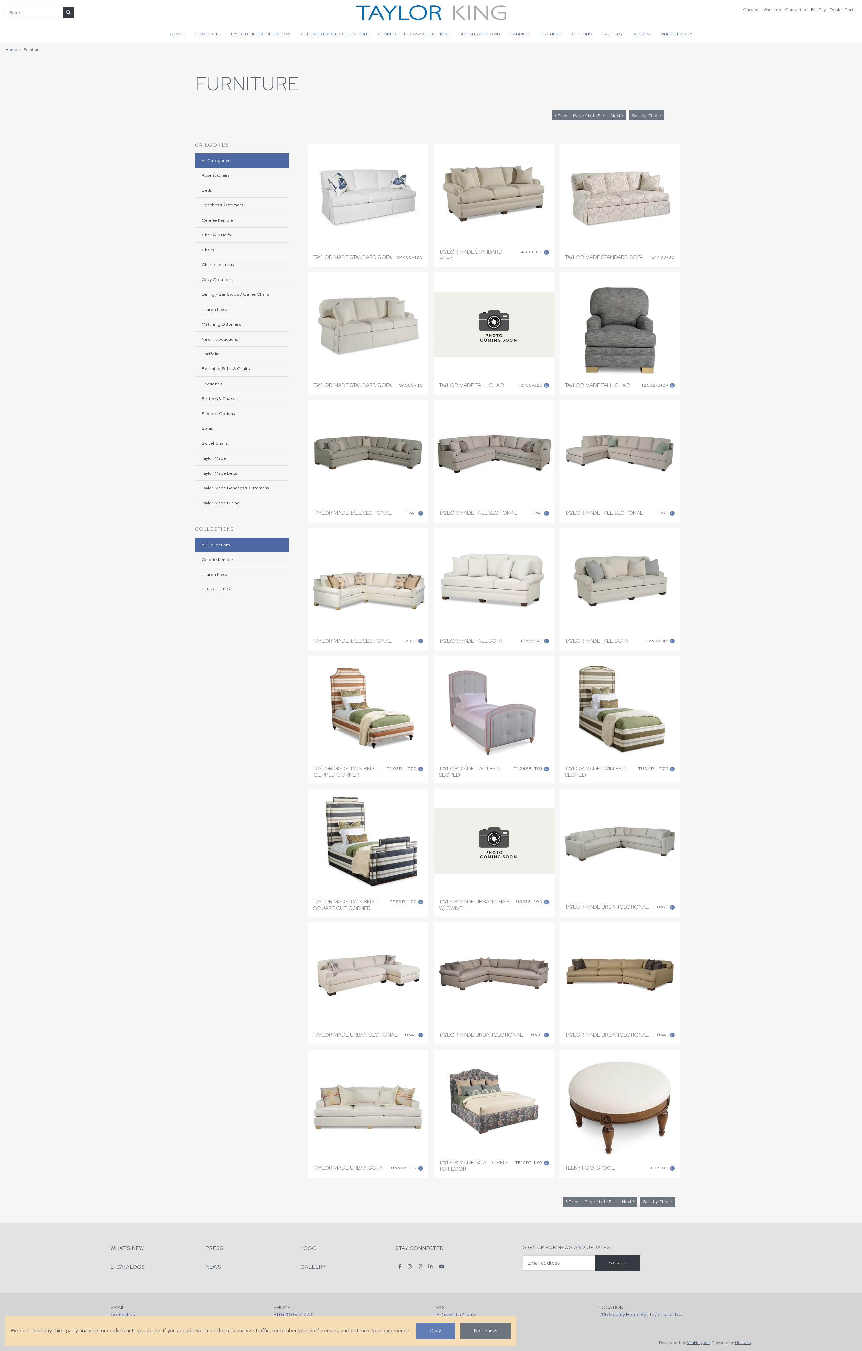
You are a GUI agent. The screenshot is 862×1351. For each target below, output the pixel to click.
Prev (562, 115)
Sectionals (212, 384)
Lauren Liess (214, 309)
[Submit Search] (68, 12)
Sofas (207, 428)
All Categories (216, 160)
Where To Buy (676, 34)
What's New (127, 1248)
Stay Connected (419, 1248)
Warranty (772, 9)
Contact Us (796, 9)
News (213, 1266)
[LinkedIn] (430, 1266)
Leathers (550, 34)
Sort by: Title (645, 115)
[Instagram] (410, 1266)
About (177, 34)
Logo (308, 1248)
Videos (642, 34)
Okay (435, 1330)
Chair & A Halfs (216, 235)
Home (11, 49)
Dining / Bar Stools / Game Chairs (235, 294)
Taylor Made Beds (219, 473)
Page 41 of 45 (587, 115)
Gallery (612, 34)
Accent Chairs (215, 175)
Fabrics (520, 34)
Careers (751, 9)
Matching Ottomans (221, 324)
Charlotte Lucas (218, 264)
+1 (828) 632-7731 (293, 1314)
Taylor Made (214, 458)
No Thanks (485, 1330)
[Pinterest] (420, 1266)
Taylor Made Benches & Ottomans (235, 488)
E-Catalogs (127, 1266)
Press (214, 1248)
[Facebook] (399, 1266)
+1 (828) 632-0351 (456, 1314)
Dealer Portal (843, 9)
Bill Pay (818, 9)
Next (616, 115)
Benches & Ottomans (222, 205)
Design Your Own (479, 34)
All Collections (216, 545)
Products (208, 34)
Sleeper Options (218, 413)
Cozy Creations (217, 279)
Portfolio (211, 354)
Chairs (208, 250)
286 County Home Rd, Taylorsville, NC (640, 1314)
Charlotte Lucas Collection (413, 34)
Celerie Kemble (217, 220)
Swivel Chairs (215, 443)
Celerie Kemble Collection (334, 34)
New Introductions (220, 339)
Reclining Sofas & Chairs (226, 369)
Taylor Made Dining (221, 503)
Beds (207, 190)
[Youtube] (441, 1266)
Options (582, 34)
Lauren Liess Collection (260, 34)
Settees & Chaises (219, 398)
